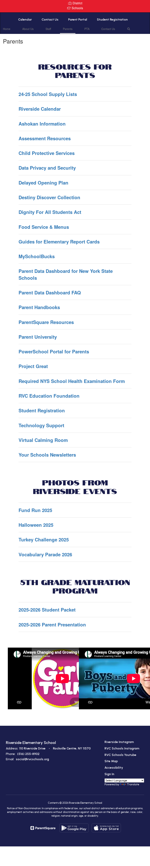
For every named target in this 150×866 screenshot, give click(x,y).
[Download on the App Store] (106, 827)
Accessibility (113, 767)
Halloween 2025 (36, 524)
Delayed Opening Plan (43, 182)
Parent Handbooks (39, 307)
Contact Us (50, 19)
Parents (67, 29)
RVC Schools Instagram (121, 748)
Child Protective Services (47, 153)
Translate (133, 784)
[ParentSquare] (42, 828)
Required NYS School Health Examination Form (72, 381)
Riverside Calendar (40, 108)
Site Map (111, 761)
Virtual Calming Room (43, 440)
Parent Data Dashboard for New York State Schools (66, 274)
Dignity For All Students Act (50, 212)
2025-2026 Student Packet (47, 609)
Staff (48, 29)
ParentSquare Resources (46, 322)
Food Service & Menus (44, 227)
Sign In (109, 774)
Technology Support (41, 425)
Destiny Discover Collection (49, 197)
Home (6, 29)
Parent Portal (77, 19)
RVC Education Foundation (49, 395)
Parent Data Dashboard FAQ (50, 292)
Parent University (38, 336)
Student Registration (112, 19)
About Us (28, 29)
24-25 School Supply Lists (48, 94)
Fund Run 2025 (35, 510)
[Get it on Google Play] (74, 827)
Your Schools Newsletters (47, 454)
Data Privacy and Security (47, 167)
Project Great (33, 366)
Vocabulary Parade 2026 (45, 554)
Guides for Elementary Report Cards (59, 241)
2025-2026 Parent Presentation (52, 624)
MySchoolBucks (37, 256)
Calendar (25, 19)
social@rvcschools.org (32, 759)
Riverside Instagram (119, 742)
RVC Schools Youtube (120, 755)
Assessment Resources (45, 138)
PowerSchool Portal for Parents (54, 351)
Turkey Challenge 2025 (44, 539)
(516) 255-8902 (28, 754)
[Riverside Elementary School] (75, 15)
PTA (86, 29)
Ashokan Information (42, 123)
